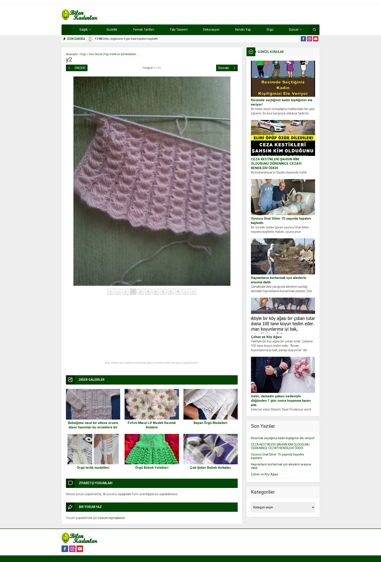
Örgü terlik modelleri (93, 468)
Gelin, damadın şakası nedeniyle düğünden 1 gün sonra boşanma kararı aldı (281, 400)
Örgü (83, 54)
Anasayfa (72, 54)
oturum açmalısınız (111, 518)
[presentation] (90, 38)
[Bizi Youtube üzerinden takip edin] (315, 38)
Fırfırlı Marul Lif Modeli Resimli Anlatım (152, 425)
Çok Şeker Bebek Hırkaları (210, 468)
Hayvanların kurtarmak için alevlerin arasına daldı (278, 280)
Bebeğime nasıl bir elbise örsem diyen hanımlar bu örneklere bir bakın (93, 427)
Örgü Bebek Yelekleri (151, 468)
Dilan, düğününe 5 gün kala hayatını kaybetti (126, 38)
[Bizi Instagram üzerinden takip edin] (309, 38)
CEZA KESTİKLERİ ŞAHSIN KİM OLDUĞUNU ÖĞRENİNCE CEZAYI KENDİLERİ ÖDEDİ (276, 163)
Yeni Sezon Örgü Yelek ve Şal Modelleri (112, 54)
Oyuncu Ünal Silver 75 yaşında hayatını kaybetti (281, 221)
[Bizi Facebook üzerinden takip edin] (303, 38)
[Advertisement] (152, 328)
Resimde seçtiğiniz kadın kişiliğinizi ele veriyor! (281, 102)
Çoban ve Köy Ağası (266, 337)
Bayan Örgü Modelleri (210, 423)
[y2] (152, 181)
